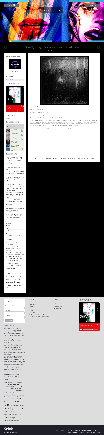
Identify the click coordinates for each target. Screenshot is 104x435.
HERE (17, 71)
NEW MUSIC (9, 223)
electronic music (19, 254)
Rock (61, 158)
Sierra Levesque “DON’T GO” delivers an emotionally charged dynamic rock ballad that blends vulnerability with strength (15, 202)
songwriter (8, 287)
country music (10, 252)
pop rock (18, 276)
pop (22, 273)
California (18, 248)
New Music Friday (50, 158)
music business (18, 262)
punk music (8, 279)
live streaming (8, 262)
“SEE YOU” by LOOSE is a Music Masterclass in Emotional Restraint (14, 183)
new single (86, 158)
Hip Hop (43, 158)
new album (18, 266)
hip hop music (17, 256)
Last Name (7, 315)
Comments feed (58, 306)
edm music (8, 254)
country (14, 250)
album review (9, 242)
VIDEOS (7, 230)
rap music (13, 279)
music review (14, 263)
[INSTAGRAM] (11, 428)
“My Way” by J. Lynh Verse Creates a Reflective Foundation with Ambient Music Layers (15, 173)
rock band (8, 282)
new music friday (9, 271)
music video (10, 265)
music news (8, 263)
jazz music (16, 260)
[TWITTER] (5, 428)
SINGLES (64, 158)
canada (7, 250)
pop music (11, 276)
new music (80, 158)
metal (13, 262)
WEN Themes (96, 432)
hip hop (75, 158)
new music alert (20, 268)
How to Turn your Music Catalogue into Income (14, 238)
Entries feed (57, 305)
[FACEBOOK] (8, 428)
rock (18, 279)
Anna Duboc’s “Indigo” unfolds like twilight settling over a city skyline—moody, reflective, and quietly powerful (15, 195)
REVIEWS (57, 158)
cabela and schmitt (10, 248)
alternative (15, 243)
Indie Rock (8, 260)
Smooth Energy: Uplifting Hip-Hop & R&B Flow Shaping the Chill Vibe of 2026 (15, 179)
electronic (12, 254)
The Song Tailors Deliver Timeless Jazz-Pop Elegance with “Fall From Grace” (14, 167)
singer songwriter (13, 285)
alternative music (10, 244)
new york (19, 273)
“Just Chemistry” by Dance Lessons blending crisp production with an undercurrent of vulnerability (14, 215)
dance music (18, 252)
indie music (13, 258)
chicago (11, 250)
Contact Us (8, 233)
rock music (91, 158)
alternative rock (12, 246)
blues (20, 246)
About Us (8, 221)
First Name (7, 310)
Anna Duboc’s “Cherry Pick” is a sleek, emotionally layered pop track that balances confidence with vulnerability (15, 209)
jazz (12, 260)
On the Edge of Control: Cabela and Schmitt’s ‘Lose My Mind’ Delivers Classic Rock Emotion (15, 188)
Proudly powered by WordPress (75, 432)
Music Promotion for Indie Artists (14, 235)
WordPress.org (57, 308)
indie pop (19, 258)
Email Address (9, 306)
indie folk (7, 258)
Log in (55, 303)
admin (54, 50)
